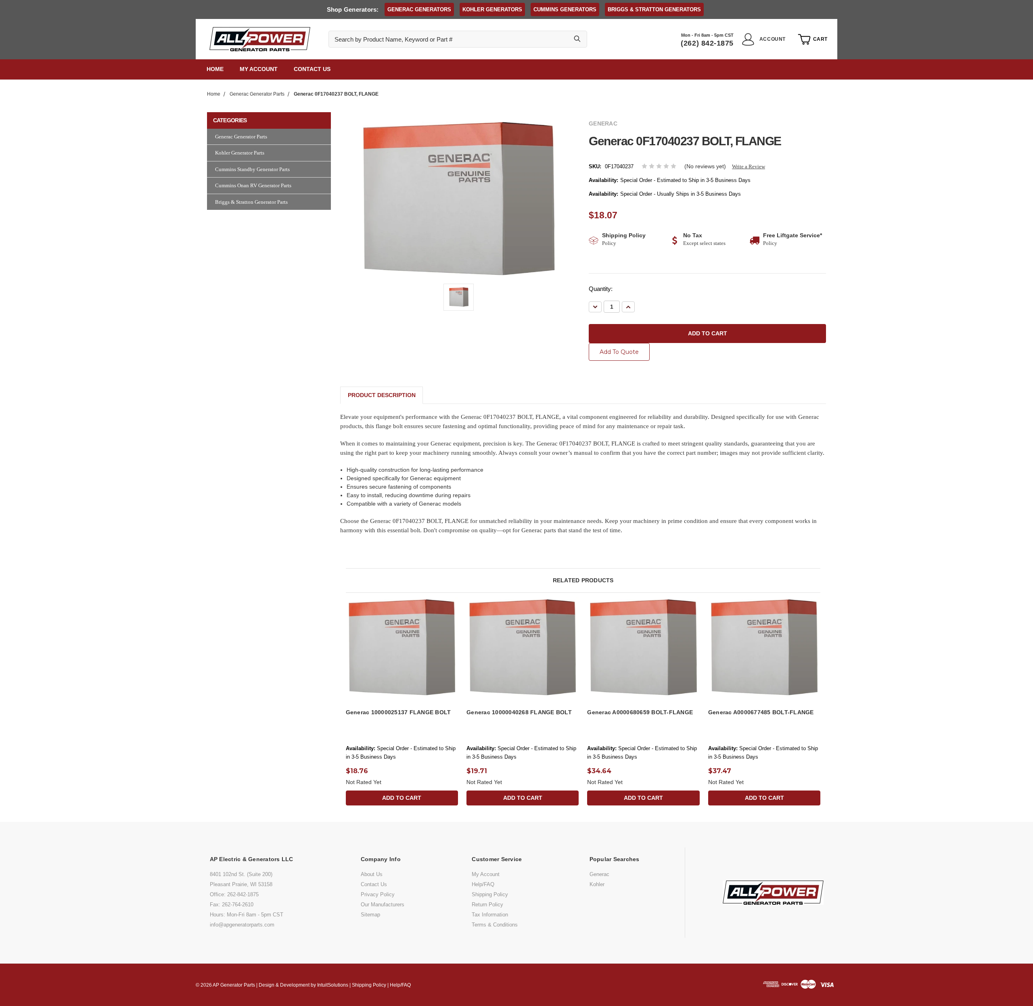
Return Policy (487, 904)
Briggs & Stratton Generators (654, 9)
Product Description (382, 395)
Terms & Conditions (495, 925)
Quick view (402, 639)
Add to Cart (401, 656)
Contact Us (312, 69)
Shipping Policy (490, 894)
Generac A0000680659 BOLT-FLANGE (640, 712)
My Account (259, 69)
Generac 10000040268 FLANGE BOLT (519, 712)
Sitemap (370, 915)
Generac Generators (419, 9)
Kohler (597, 884)
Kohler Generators (492, 9)
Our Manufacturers (382, 904)
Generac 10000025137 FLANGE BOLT (398, 712)
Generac (599, 874)
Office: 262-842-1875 (234, 894)
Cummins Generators (564, 9)
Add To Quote (619, 352)
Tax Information (490, 915)
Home (215, 69)
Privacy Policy (378, 894)
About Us (372, 874)
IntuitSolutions (332, 985)
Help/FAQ (483, 884)
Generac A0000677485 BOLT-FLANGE (761, 712)
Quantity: (601, 288)
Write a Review (748, 166)
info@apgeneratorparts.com (242, 925)
